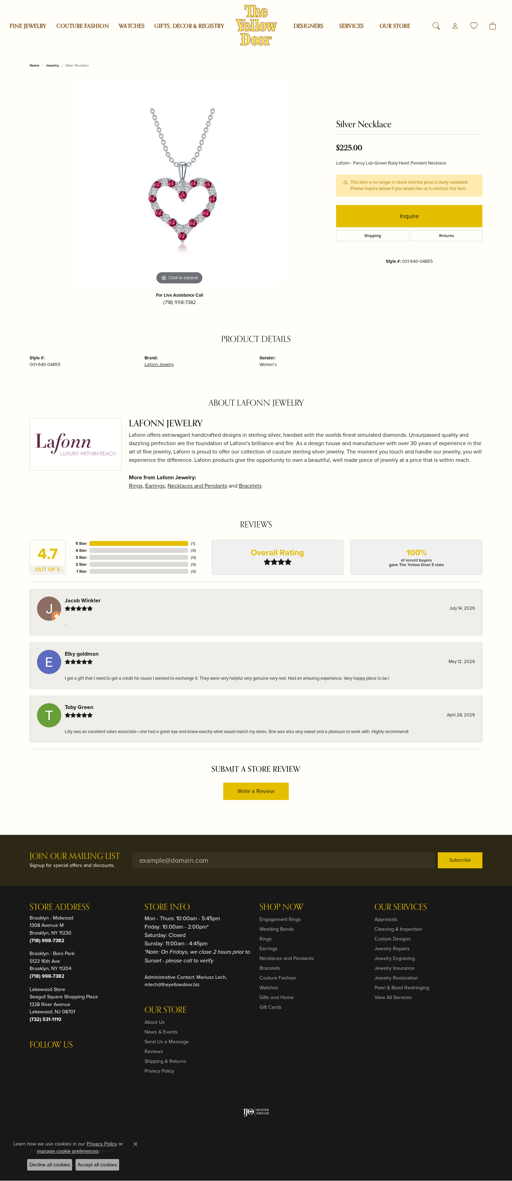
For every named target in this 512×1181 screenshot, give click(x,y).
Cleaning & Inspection (398, 929)
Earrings (155, 486)
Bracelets (250, 486)
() (193, 543)
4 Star (81, 550)
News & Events (161, 1032)
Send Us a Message (167, 1041)
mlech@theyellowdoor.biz (172, 984)
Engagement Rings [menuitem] (280, 919)
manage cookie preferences (68, 1151)
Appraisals (385, 919)
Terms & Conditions (408, 1151)
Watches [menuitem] (268, 987)
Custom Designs (392, 939)
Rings (135, 486)
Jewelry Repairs (392, 948)
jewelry (52, 65)
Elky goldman (82, 654)
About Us (155, 1022)
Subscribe (460, 860)
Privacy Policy (159, 1071)
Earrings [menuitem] (268, 948)
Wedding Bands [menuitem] (276, 929)
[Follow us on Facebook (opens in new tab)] (53, 1059)
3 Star (81, 557)
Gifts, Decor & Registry (189, 26)
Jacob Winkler (83, 600)
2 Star (81, 564)
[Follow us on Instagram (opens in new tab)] (37, 1059)
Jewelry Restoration (396, 978)
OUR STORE (395, 26)
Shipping (372, 236)
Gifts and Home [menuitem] (276, 997)
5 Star (81, 543)
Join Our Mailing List (75, 857)
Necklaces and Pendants (197, 486)
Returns (446, 236)
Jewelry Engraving (394, 958)
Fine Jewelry (28, 26)
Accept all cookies (97, 1164)
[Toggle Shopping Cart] (492, 26)
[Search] (436, 26)
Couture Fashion (82, 26)
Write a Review (256, 791)
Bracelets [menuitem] (269, 968)
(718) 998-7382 (179, 302)
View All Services (393, 997)
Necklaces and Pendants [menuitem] (286, 958)
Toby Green (79, 707)
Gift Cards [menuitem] (270, 1007)
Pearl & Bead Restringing (401, 987)
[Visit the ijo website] (256, 1112)
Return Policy (338, 1151)
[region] (179, 181)
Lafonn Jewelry (159, 364)
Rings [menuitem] (265, 939)
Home (34, 65)
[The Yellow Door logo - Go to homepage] (256, 25)
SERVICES (351, 26)
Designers (309, 26)
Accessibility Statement (456, 1151)
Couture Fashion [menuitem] (277, 978)
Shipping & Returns (165, 1061)
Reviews (154, 1051)
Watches (132, 26)
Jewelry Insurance (394, 968)
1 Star (81, 571)
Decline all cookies (49, 1164)
